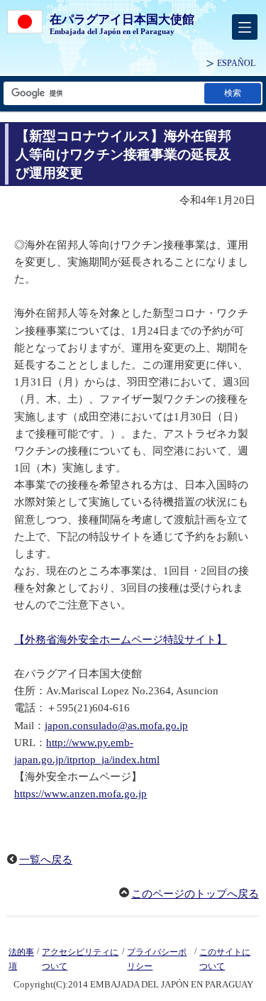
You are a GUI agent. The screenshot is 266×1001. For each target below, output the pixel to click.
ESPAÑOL (236, 63)
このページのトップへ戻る (195, 893)
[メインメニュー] (244, 27)
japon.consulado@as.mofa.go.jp (116, 725)
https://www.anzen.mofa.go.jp (80, 793)
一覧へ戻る (45, 859)
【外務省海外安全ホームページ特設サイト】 (120, 639)
